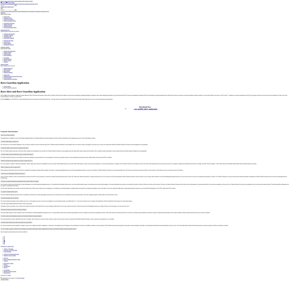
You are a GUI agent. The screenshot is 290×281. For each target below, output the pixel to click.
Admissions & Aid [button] (5, 30)
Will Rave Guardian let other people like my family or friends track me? (16, 160)
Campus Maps (10, 2)
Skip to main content (5, 1)
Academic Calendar (8, 35)
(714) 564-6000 (7, 251)
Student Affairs (7, 69)
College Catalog (7, 52)
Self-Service (3, 4)
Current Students (10, 4)
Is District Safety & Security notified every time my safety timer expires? (17, 154)
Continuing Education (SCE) (31, 4)
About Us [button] (3, 12)
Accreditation (7, 266)
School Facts (7, 16)
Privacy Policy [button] (20, 278)
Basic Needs (7, 71)
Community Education (9, 23)
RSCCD (6, 258)
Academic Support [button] (5, 47)
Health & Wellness (8, 72)
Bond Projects (7, 272)
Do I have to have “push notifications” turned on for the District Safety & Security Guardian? (21, 216)
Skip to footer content (27, 1)
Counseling (6, 57)
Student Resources (8, 68)
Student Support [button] (4, 64)
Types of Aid (7, 42)
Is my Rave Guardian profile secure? (9, 191)
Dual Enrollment (8, 55)
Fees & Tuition (7, 43)
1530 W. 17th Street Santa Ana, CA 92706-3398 (10, 249)
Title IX (5, 267)
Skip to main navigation (16, 1)
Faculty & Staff (18, 4)
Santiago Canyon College (10, 255)
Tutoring (6, 62)
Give (23, 4)
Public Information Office (10, 20)
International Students (9, 38)
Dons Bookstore (7, 77)
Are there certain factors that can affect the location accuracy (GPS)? (16, 222)
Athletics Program (8, 24)
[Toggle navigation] (2, 8)
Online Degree (7, 54)
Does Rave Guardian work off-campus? (9, 198)
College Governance (8, 19)
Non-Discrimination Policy (10, 27)
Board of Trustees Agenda (10, 271)
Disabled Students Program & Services (13, 76)
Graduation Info (7, 36)
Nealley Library (7, 60)
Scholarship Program (9, 44)
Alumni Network (8, 26)
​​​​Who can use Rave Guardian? (7, 135)
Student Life (7, 75)
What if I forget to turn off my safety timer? (10, 167)
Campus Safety (7, 86)
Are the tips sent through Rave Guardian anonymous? (13, 173)
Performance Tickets (8, 263)
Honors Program (8, 59)
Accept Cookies (4, 279)
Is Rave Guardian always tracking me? (9, 141)
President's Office (8, 18)
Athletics (6, 261)
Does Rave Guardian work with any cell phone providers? (13, 209)
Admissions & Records (9, 34)
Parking (5, 264)
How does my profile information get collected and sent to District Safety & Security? (19, 181)
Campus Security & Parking (10, 79)
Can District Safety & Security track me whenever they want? (14, 148)
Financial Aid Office (8, 40)
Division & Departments (9, 51)
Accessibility (7, 270)
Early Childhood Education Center (12, 259)
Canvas (4, 2)
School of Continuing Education (11, 254)
